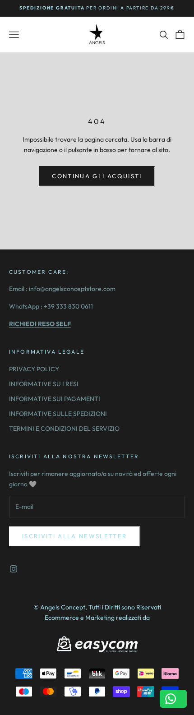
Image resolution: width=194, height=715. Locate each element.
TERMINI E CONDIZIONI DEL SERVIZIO (64, 428)
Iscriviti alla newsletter (74, 536)
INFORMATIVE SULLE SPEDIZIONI (58, 414)
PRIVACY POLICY (34, 369)
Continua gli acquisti (97, 176)
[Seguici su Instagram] (13, 568)
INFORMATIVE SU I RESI (44, 384)
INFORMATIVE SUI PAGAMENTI (54, 399)
